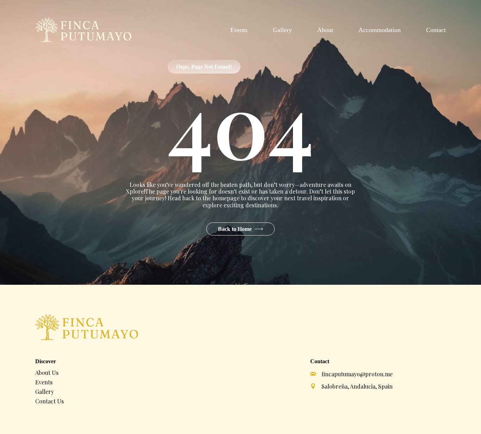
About (325, 29)
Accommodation (379, 29)
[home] (83, 30)
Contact (436, 29)
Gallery (282, 29)
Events (239, 29)
